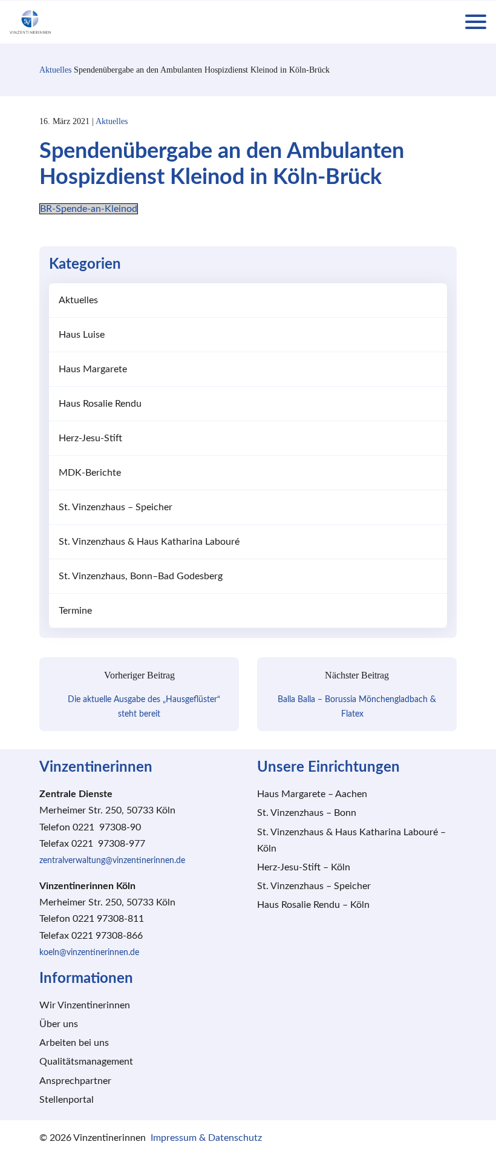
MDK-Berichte (90, 473)
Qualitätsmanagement (86, 1061)
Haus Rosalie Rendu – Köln (313, 905)
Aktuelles (55, 69)
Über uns (58, 1024)
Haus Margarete (93, 369)
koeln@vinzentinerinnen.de (89, 952)
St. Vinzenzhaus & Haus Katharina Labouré (149, 542)
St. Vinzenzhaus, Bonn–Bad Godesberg (141, 576)
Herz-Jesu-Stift (90, 438)
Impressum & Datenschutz (206, 1138)
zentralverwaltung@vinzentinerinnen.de (112, 860)
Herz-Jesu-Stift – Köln (303, 867)
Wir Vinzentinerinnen (84, 1005)
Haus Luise (82, 335)
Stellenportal (66, 1100)
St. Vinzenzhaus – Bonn (306, 813)
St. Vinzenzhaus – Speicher (115, 507)
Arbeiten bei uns (74, 1043)
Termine (75, 611)
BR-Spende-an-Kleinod (88, 209)
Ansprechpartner (75, 1081)
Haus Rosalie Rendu (100, 404)
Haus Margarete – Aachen (312, 794)
